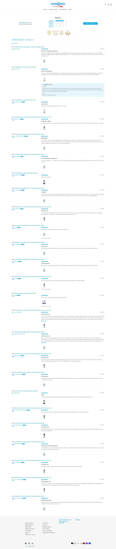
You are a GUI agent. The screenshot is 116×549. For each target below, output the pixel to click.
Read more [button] (44, 320)
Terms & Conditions (47, 530)
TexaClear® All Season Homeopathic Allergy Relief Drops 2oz (29, 423)
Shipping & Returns (47, 526)
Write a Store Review (90, 23)
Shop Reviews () (29, 39)
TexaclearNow (31, 546)
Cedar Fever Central (30, 534)
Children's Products (29, 528)
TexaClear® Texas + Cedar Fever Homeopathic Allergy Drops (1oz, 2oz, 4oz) (33, 117)
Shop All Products (29, 525)
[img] (25, 22)
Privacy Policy (45, 528)
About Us (27, 532)
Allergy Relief (28, 526)
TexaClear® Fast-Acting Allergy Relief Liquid (25, 100)
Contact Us (45, 523)
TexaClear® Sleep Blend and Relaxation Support (26, 173)
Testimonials (28, 530)
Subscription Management (48, 532)
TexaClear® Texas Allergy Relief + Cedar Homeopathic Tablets (29, 46)
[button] (51, 20)
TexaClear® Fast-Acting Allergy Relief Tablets (25, 293)
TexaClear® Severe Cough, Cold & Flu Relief (25, 67)
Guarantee (45, 525)
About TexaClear (29, 523)
